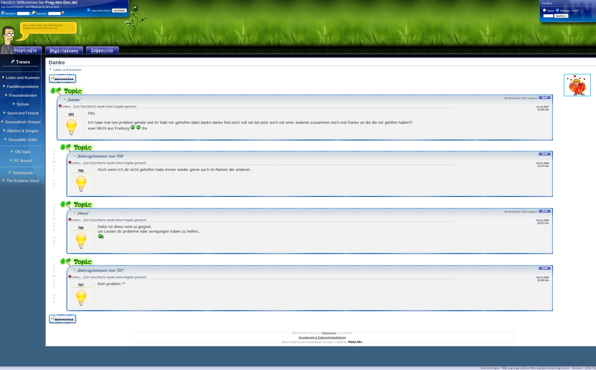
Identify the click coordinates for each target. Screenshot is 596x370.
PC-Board (23, 161)
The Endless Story (23, 181)
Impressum (329, 333)
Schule (23, 104)
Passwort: (41, 13)
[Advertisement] (84, 359)
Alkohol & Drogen (23, 131)
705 (81, 171)
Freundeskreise (23, 95)
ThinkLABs (355, 342)
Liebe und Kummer (23, 78)
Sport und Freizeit (23, 113)
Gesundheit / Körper (23, 122)
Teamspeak (23, 173)
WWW (575, 10)
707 (81, 285)
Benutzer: (10, 13)
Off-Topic (23, 152)
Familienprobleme (23, 87)
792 (81, 228)
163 (71, 114)
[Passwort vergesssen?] (63, 13)
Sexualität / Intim (22, 140)
